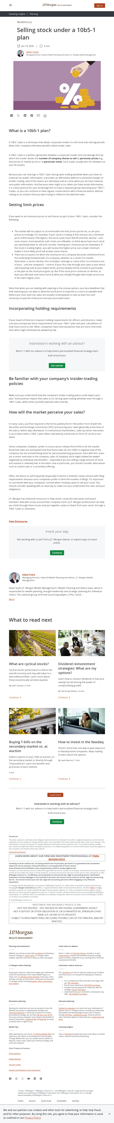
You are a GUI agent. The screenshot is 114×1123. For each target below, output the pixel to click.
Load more (55, 794)
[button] (109, 1114)
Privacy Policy (33, 1117)
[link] (14, 578)
